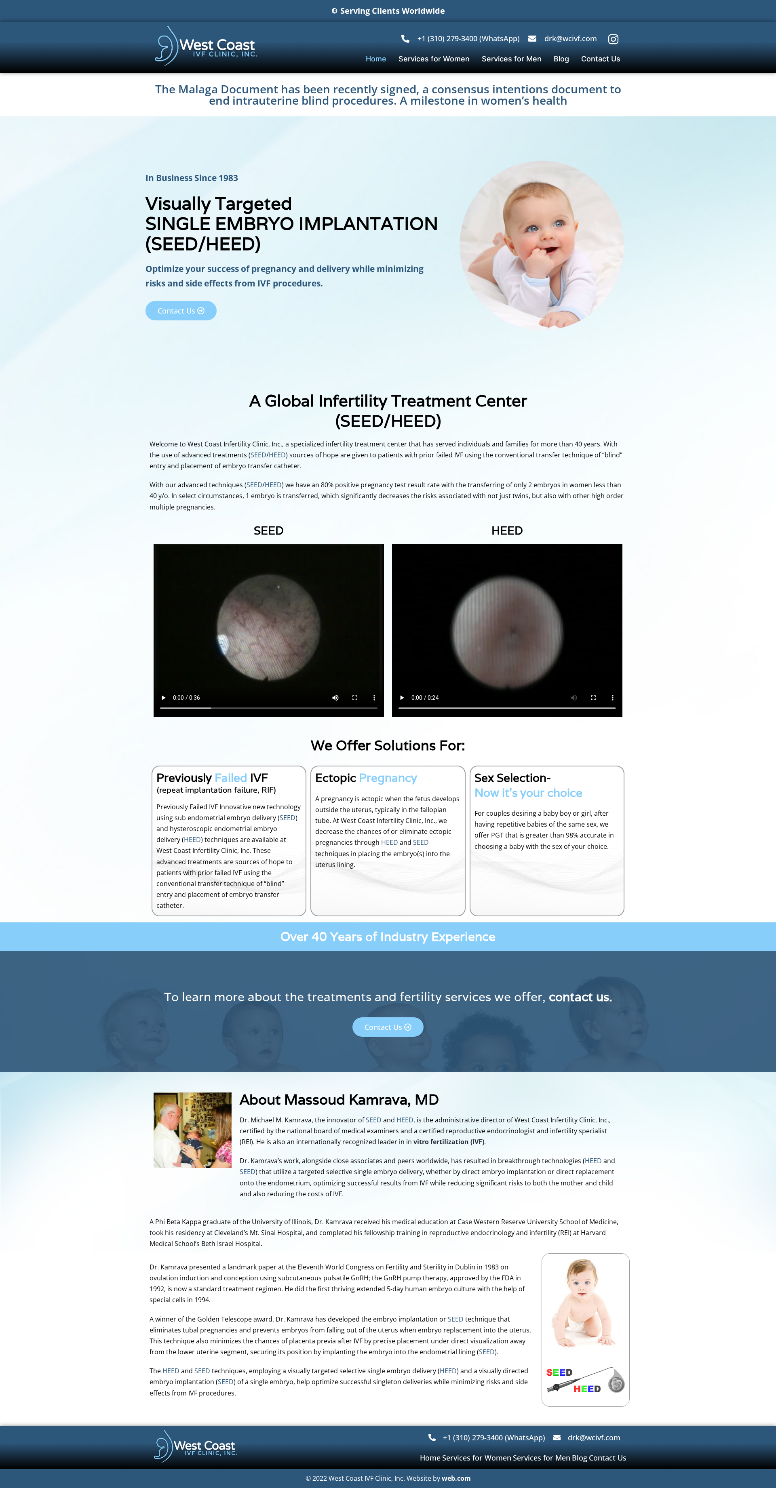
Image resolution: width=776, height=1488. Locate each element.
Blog (561, 59)
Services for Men (512, 59)
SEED (174, 243)
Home (376, 59)
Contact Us (600, 59)
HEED (230, 243)
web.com (456, 1478)
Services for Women (434, 59)
